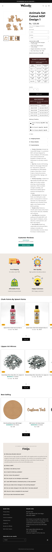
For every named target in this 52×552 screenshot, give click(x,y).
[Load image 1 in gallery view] (6, 38)
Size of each (31, 29)
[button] (2, 5)
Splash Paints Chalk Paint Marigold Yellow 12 (36, 327)
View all (26, 339)
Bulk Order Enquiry (7, 529)
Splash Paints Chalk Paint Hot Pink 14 (13, 327)
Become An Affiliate (7, 526)
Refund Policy (6, 514)
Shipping (37, 26)
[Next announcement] (49, 1)
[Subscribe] (24, 539)
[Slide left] (23, 336)
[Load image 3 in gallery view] (17, 38)
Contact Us (5, 523)
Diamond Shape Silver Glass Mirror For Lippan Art (37, 374)
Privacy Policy (6, 511)
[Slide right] (28, 336)
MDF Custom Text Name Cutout (36, 423)
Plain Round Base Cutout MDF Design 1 (12, 423)
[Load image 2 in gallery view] (11, 38)
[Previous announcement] (2, 1)
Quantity (31, 87)
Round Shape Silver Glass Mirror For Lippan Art (13, 374)
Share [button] (31, 134)
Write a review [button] (26, 245)
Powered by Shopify (30, 549)
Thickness (31, 35)
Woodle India (23, 549)
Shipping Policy (6, 520)
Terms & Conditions (7, 517)
